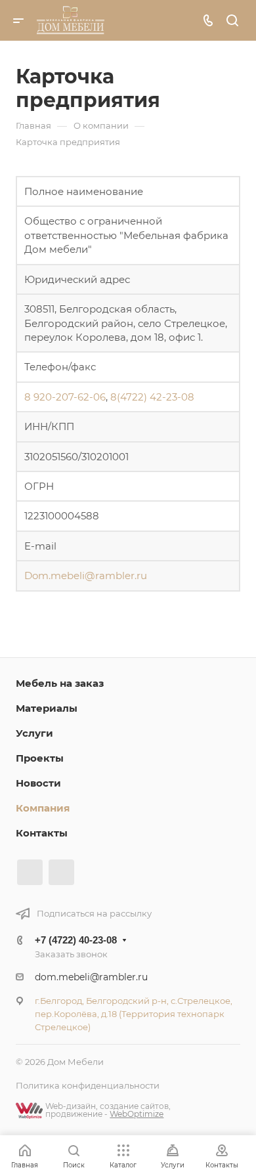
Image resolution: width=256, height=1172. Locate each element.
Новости (38, 783)
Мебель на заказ (60, 683)
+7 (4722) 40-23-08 (76, 939)
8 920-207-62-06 (65, 397)
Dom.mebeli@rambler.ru (85, 575)
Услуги (34, 733)
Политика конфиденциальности (88, 1085)
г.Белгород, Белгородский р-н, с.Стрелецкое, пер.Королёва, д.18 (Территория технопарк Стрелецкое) (133, 1013)
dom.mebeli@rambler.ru (91, 977)
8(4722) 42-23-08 (152, 397)
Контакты (42, 833)
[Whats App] (61, 872)
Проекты (40, 758)
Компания (43, 808)
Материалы (46, 708)
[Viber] (30, 872)
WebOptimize (136, 1114)
